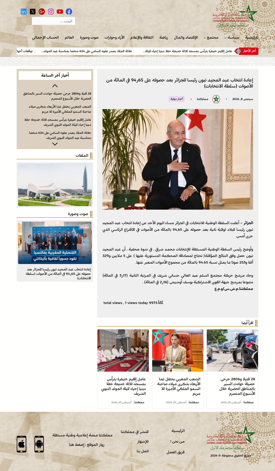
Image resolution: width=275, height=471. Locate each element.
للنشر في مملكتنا (135, 432)
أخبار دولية (177, 99)
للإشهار (143, 441)
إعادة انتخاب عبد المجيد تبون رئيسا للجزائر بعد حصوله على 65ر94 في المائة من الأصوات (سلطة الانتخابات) (58, 274)
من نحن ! (177, 441)
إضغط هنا (76, 445)
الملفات (82, 156)
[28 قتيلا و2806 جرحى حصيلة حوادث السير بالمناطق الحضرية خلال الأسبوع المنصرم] (232, 333)
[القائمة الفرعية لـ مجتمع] (205, 38)
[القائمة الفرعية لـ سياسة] (225, 38)
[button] (55, 85)
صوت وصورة (78, 214)
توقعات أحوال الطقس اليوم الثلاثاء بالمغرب (33, 51)
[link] (211, 51)
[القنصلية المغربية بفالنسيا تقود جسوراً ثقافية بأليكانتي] (55, 225)
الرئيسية (178, 431)
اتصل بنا (143, 451)
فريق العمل (176, 452)
